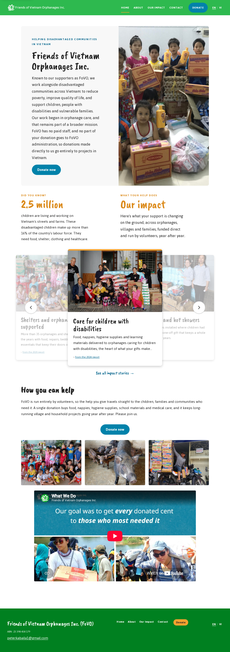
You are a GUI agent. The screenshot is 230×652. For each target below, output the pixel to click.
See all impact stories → (115, 373)
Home (125, 7)
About (138, 7)
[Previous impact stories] (31, 307)
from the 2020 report (33, 352)
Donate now (46, 169)
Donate (198, 7)
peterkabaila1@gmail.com (27, 638)
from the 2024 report (87, 357)
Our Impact (156, 7)
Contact (176, 7)
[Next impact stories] (199, 307)
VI (220, 7)
